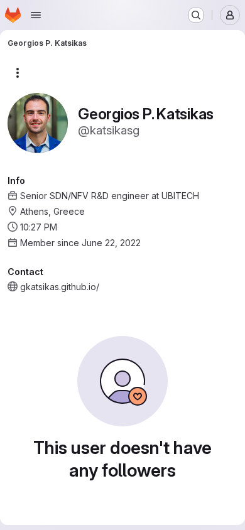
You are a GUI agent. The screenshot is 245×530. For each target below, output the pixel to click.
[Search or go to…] (196, 15)
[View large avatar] (38, 122)
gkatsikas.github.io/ (59, 286)
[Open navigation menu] (36, 15)
